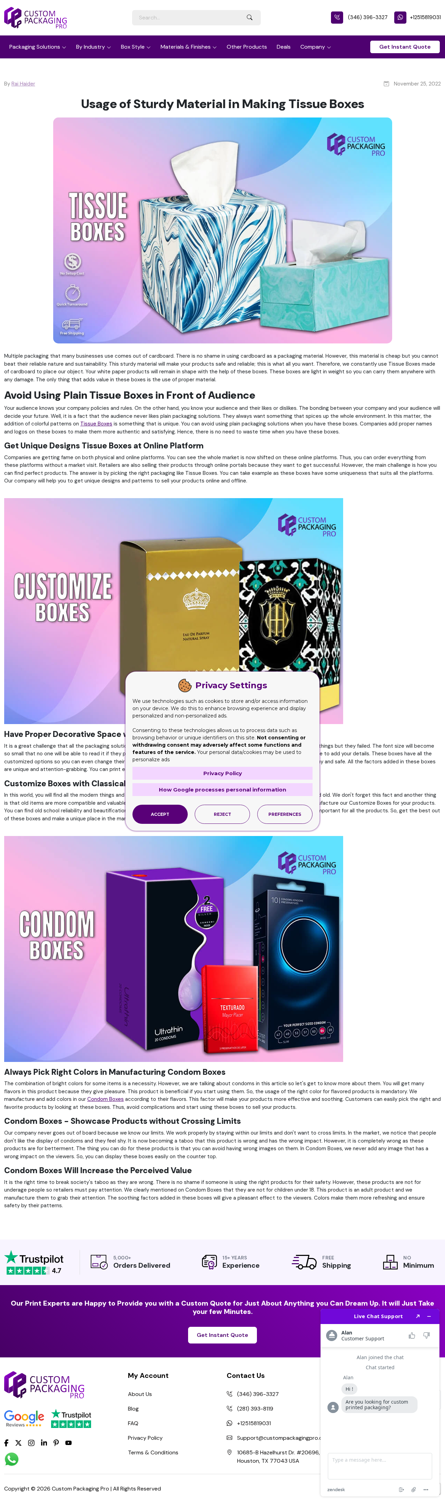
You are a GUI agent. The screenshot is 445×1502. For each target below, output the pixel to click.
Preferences (284, 814)
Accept (160, 814)
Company (312, 46)
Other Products (247, 46)
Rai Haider (23, 83)
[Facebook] (6, 1442)
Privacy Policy (145, 1438)
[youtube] (68, 1443)
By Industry (90, 46)
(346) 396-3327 (367, 17)
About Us (140, 1394)
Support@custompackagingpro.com (283, 1438)
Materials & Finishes (186, 46)
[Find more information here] (380, 1402)
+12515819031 (425, 17)
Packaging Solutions (34, 46)
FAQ (133, 1423)
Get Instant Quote (405, 46)
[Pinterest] (56, 1442)
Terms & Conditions (153, 1452)
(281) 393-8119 (255, 1408)
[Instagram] (31, 1443)
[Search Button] (249, 18)
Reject (222, 814)
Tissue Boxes (96, 423)
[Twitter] (18, 1443)
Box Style (133, 46)
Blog (133, 1408)
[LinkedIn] (44, 1442)
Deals (284, 46)
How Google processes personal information (222, 789)
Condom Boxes (105, 1099)
